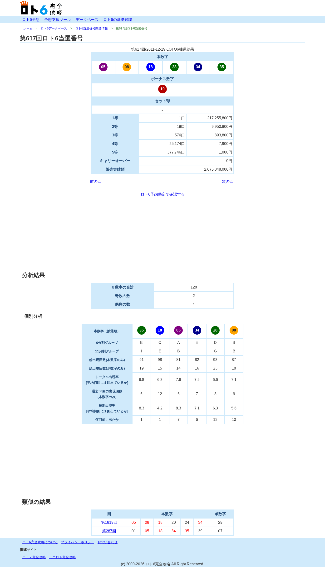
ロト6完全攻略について (40, 542)
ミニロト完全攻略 (62, 557)
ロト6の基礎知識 (117, 20)
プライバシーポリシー (77, 542)
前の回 (95, 181)
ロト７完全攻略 (34, 557)
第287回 (109, 531)
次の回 (227, 181)
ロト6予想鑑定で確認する (163, 194)
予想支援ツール (57, 20)
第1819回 (109, 522)
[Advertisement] (162, 234)
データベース (87, 20)
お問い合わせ (108, 542)
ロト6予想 (30, 20)
